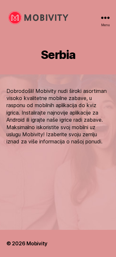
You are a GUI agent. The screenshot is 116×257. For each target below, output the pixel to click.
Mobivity (36, 243)
